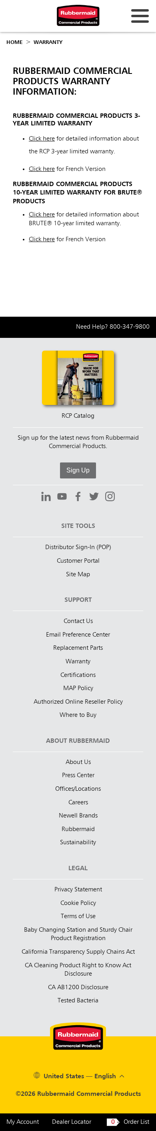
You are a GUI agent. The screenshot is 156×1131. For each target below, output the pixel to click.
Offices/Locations (78, 789)
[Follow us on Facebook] (78, 497)
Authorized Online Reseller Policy (78, 702)
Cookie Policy (78, 903)
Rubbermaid (78, 829)
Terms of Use (78, 916)
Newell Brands (78, 816)
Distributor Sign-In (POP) (78, 547)
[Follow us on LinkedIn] (46, 497)
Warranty (48, 42)
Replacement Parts (78, 648)
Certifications (78, 675)
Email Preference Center (78, 635)
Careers (78, 803)
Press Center (78, 775)
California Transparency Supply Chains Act (78, 952)
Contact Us (78, 621)
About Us (78, 762)
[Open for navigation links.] (140, 16)
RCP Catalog (78, 416)
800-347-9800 (130, 327)
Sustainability (78, 842)
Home (14, 42)
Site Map (78, 574)
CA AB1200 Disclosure (78, 987)
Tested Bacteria (78, 1001)
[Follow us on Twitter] (94, 497)
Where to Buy (78, 715)
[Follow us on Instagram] (110, 497)
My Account (22, 1122)
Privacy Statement (78, 890)
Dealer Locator (71, 1122)
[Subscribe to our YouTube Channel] (62, 497)
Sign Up (78, 470)
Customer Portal (78, 561)
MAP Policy (78, 688)
